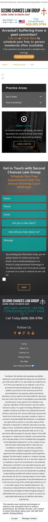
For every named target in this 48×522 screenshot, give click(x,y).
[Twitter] (19, 333)
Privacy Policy (24, 357)
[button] (41, 97)
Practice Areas (19, 64)
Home (4, 64)
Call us (13, 38)
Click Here (29, 38)
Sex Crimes (11, 96)
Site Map (24, 361)
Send (24, 287)
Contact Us (24, 352)
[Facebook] (15, 333)
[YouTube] (32, 333)
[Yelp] (28, 333)
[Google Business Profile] (24, 333)
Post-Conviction (14, 102)
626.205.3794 (36, 24)
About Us (24, 348)
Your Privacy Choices (22, 365)
